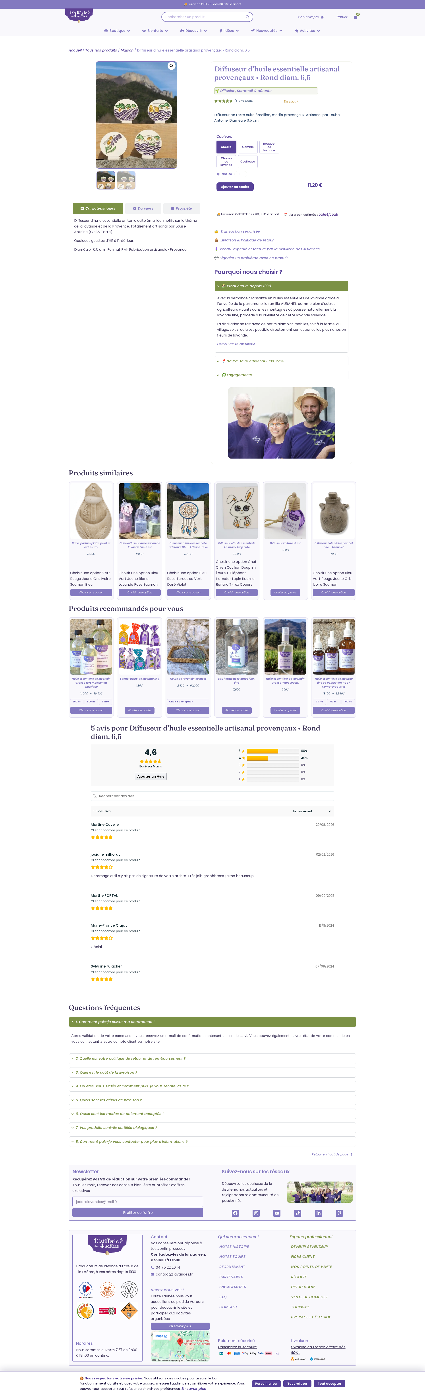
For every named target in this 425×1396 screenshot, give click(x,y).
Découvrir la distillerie (236, 344)
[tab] (98, 208)
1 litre (105, 701)
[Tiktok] (297, 1213)
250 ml (77, 701)
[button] (172, 66)
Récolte (299, 1276)
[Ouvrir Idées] (237, 30)
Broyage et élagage (311, 1317)
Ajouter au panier (235, 187)
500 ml (91, 701)
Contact (228, 1307)
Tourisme (300, 1307)
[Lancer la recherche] (247, 17)
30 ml (319, 701)
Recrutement (232, 1266)
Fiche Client (303, 1256)
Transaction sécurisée (240, 231)
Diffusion (227, 90)
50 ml (333, 701)
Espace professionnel (311, 1236)
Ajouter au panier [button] (285, 592)
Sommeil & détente (254, 90)
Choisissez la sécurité (237, 1347)
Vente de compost (309, 1297)
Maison (127, 50)
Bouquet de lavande (269, 147)
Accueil (75, 50)
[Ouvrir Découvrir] (205, 30)
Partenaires (231, 1276)
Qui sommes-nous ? (238, 1236)
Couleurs (224, 136)
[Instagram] (256, 1213)
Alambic (248, 147)
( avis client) (244, 101)
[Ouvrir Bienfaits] (166, 30)
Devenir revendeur (309, 1246)
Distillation (303, 1286)
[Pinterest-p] (339, 1213)
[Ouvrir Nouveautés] (281, 30)
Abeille (226, 147)
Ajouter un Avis (150, 776)
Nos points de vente (311, 1266)
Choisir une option (91, 592)
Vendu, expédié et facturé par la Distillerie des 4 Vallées (270, 249)
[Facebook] (235, 1213)
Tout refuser (297, 1383)
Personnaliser (266, 1383)
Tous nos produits (101, 50)
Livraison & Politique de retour (247, 240)
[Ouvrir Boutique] (128, 30)
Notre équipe (232, 1256)
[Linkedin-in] (318, 1213)
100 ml (348, 701)
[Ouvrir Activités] (318, 30)
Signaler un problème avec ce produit (254, 257)
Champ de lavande (226, 161)
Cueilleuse (247, 161)
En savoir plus (194, 1388)
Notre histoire (234, 1246)
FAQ (223, 1297)
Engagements (232, 1286)
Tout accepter (329, 1383)
